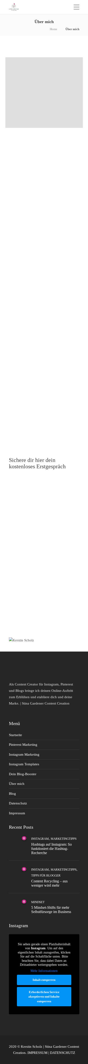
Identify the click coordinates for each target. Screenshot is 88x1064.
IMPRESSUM (37, 1053)
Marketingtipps (64, 838)
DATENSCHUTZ (62, 1053)
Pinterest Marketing (23, 744)
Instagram (40, 838)
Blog (12, 793)
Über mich (16, 784)
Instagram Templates (24, 764)
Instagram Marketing (24, 754)
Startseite (15, 735)
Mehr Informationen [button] (44, 971)
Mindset (38, 902)
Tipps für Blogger (46, 875)
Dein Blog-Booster (22, 774)
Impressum (17, 813)
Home (53, 29)
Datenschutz (18, 803)
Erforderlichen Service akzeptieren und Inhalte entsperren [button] (44, 996)
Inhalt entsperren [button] (44, 980)
